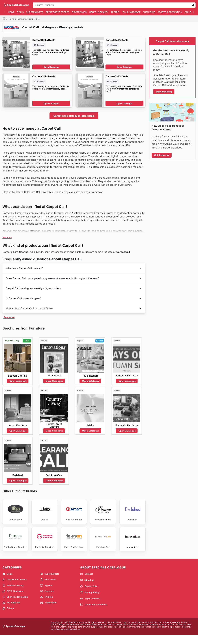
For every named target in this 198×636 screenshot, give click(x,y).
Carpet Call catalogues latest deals (74, 115)
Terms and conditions (95, 604)
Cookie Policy (91, 586)
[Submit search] (193, 5)
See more (7, 237)
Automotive (50, 602)
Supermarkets (34, 12)
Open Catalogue (51, 67)
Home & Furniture (17, 19)
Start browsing (164, 91)
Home (11, 12)
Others (10, 608)
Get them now (161, 155)
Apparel (115, 12)
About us (89, 580)
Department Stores (57, 12)
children (190, 12)
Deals (20, 12)
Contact (88, 574)
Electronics (79, 12)
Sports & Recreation (169, 12)
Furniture (149, 12)
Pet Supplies (13, 602)
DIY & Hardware (131, 12)
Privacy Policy (91, 592)
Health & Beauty (98, 12)
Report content (92, 598)
